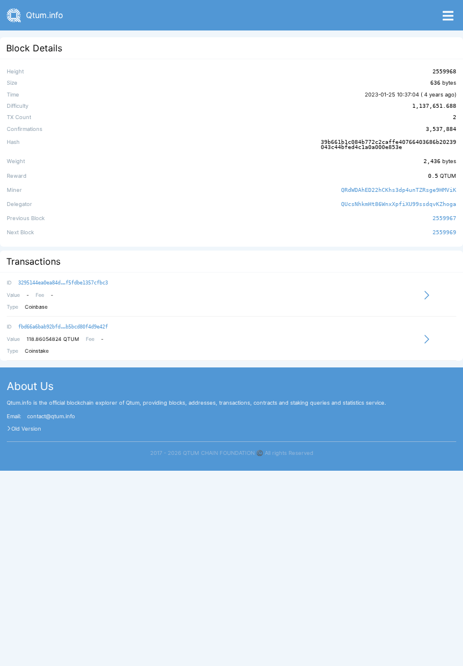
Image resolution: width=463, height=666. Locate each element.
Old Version (26, 429)
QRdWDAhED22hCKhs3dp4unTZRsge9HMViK (398, 190)
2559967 (444, 218)
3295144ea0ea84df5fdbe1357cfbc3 (63, 283)
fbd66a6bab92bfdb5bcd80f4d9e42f (63, 327)
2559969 (444, 232)
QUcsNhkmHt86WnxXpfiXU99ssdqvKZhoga (398, 204)
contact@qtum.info (51, 416)
